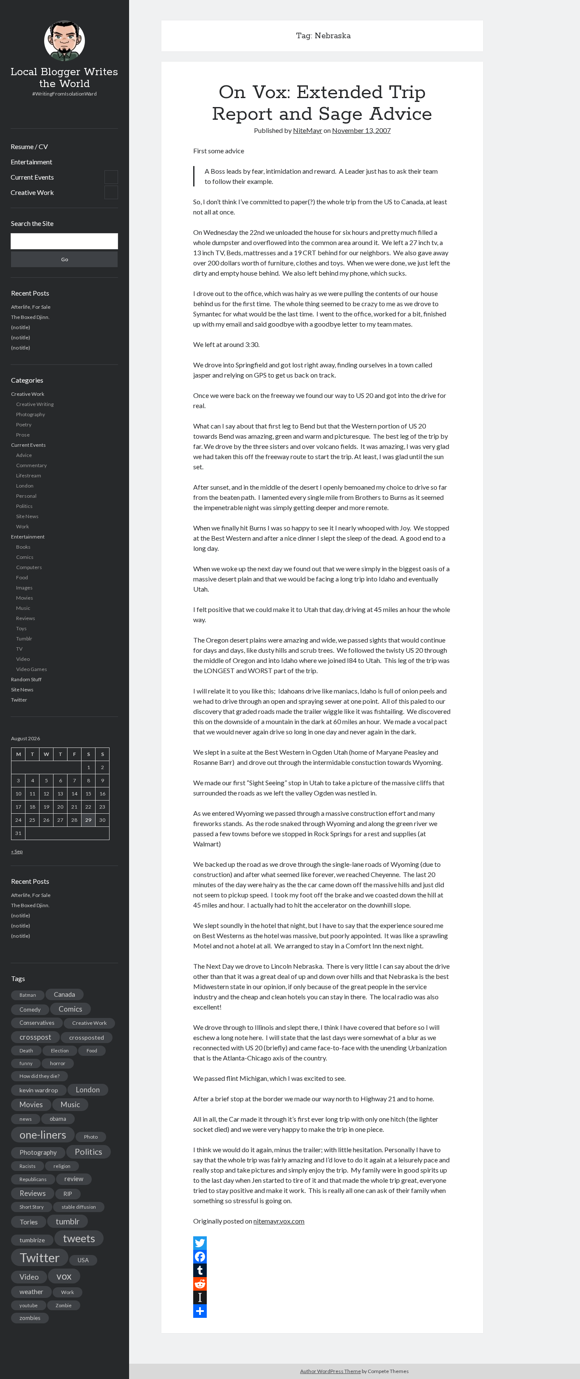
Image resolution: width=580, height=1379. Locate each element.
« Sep (17, 851)
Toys (21, 628)
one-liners (43, 1134)
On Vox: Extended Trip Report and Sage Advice (322, 103)
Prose (23, 434)
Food (22, 577)
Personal (26, 496)
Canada (64, 994)
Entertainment (31, 162)
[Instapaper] (322, 1297)
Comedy (30, 1009)
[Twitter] (322, 1243)
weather (31, 1291)
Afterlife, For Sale (31, 307)
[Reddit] (322, 1284)
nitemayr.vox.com (278, 1221)
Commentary (31, 465)
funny (26, 1063)
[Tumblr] (322, 1270)
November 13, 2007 (361, 130)
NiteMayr (307, 130)
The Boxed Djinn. (30, 317)
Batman (28, 995)
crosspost (35, 1037)
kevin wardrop (39, 1090)
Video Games (31, 669)
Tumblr (24, 638)
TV (19, 649)
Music (23, 608)
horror (57, 1063)
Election (60, 1050)
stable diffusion (79, 1207)
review (74, 1178)
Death (26, 1050)
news (26, 1119)
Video (23, 659)
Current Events (32, 177)
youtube (29, 1305)
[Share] (322, 1311)
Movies (24, 598)
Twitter (19, 700)
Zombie (64, 1305)
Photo (91, 1137)
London (25, 485)
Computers (29, 567)
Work (22, 526)
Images (24, 587)
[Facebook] (322, 1256)
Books (23, 547)
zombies (30, 1317)
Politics (24, 506)
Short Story (32, 1207)
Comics (25, 557)
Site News (27, 516)
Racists (28, 1166)
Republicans (33, 1179)
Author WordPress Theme (330, 1371)
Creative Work (32, 192)
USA (83, 1260)
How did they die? (39, 1076)
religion (61, 1166)
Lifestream (28, 475)
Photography (30, 414)
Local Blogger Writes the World (64, 78)
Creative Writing (34, 404)
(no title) (20, 327)
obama (58, 1118)
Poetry (23, 424)
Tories (29, 1222)
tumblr (67, 1221)
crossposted (86, 1037)
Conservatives (37, 1022)
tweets (79, 1238)
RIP (68, 1193)
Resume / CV (29, 146)
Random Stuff (26, 679)
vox (64, 1276)
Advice (24, 455)
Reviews (25, 618)
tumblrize (32, 1240)
